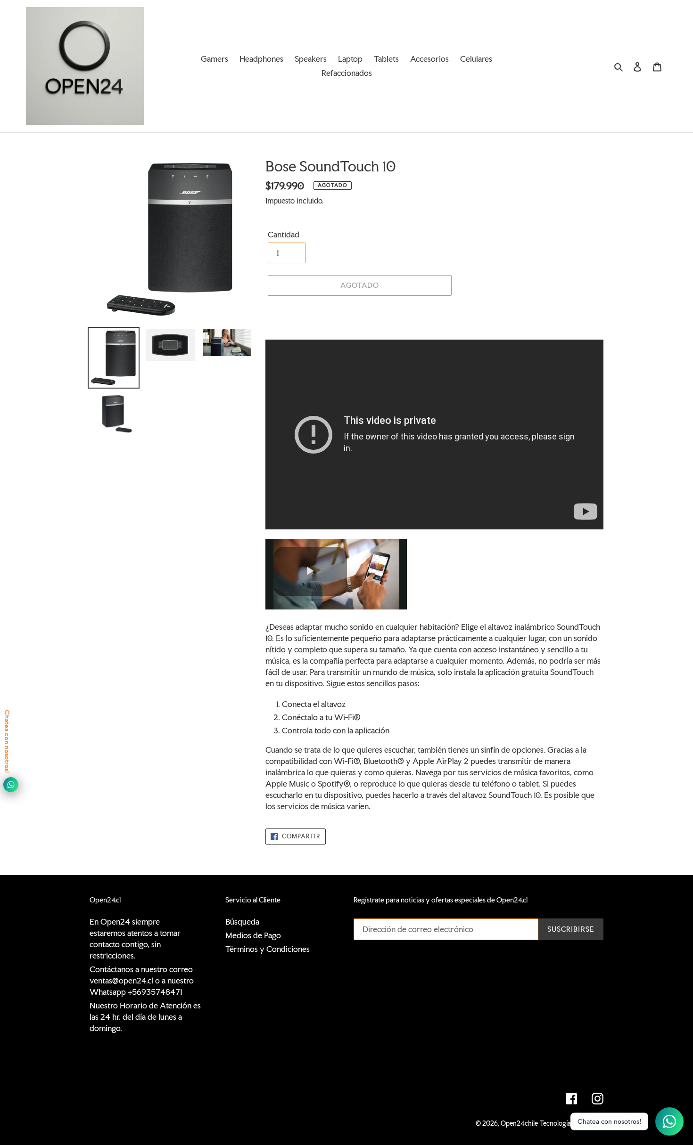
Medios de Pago (253, 935)
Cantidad (283, 234)
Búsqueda (242, 921)
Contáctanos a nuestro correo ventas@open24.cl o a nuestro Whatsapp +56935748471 (142, 980)
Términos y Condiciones (267, 949)
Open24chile (519, 1123)
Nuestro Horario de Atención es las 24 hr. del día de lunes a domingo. (145, 1016)
